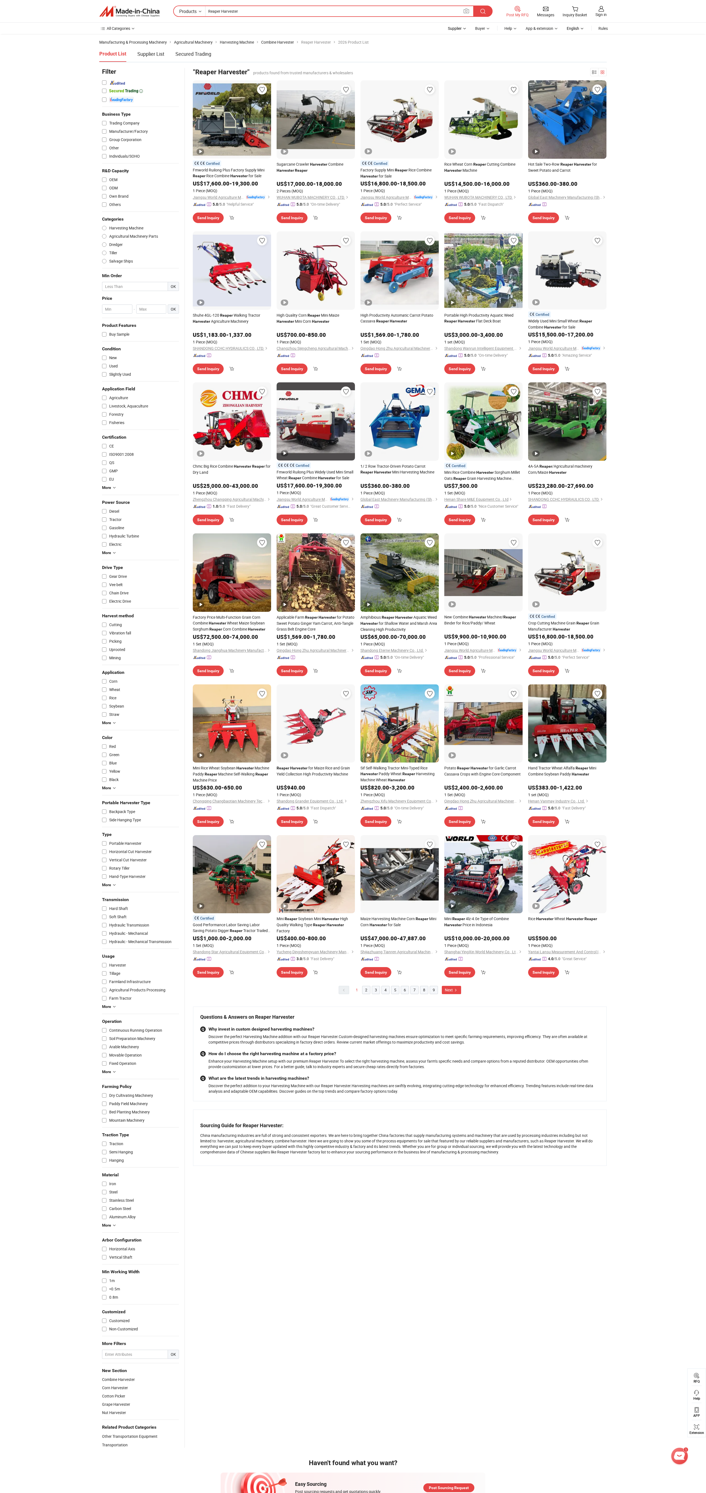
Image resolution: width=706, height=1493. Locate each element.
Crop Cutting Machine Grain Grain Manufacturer (563, 626)
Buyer (480, 28)
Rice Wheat (562, 918)
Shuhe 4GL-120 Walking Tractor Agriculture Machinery (226, 318)
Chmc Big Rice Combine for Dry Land (232, 469)
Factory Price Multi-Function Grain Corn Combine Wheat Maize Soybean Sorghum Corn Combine (229, 623)
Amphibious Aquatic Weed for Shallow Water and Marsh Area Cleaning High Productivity (398, 623)
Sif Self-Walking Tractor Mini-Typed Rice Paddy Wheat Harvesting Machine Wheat (397, 773)
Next (449, 989)
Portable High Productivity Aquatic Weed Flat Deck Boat (479, 318)
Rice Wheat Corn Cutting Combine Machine (479, 167)
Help (508, 28)
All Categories (118, 28)
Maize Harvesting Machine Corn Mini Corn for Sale (398, 921)
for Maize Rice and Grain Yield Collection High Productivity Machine (313, 771)
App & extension (539, 28)
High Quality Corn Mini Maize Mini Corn (308, 318)
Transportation (115, 1444)
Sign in (601, 14)
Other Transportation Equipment (129, 1436)
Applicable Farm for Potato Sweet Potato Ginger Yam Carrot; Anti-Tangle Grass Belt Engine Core (315, 623)
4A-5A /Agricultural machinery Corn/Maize (560, 469)
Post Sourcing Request (449, 1488)
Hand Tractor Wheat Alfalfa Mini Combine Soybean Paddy (562, 771)
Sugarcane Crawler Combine (310, 167)
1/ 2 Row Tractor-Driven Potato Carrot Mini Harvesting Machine (397, 469)
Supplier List (150, 54)
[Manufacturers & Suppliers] (129, 11)
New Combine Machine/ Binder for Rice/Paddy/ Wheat (480, 620)
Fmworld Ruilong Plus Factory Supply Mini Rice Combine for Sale (228, 172)
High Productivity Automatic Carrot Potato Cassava (396, 318)
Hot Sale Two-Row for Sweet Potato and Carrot (562, 167)
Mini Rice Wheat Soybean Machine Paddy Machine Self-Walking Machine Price (231, 774)
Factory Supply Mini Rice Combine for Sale (396, 173)
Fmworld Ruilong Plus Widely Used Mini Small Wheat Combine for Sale (315, 474)
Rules (603, 28)
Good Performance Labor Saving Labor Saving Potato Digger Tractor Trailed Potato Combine (230, 928)
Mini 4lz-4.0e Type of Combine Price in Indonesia (476, 921)
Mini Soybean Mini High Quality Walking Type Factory (312, 924)
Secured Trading (193, 54)
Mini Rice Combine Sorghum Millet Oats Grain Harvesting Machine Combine (482, 475)
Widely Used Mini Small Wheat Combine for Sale (560, 324)
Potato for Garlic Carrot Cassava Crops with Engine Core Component (482, 771)
